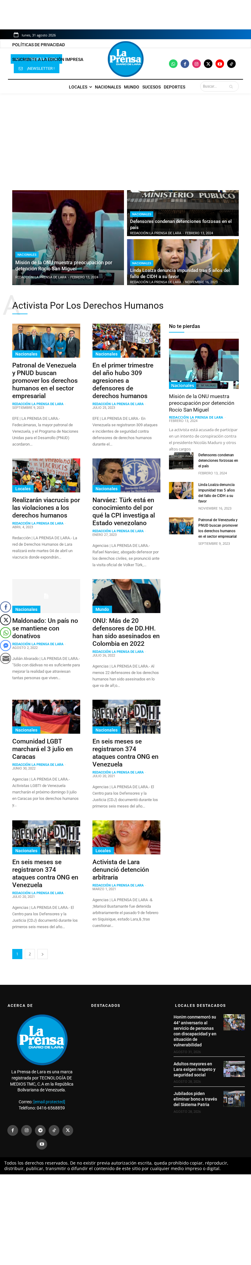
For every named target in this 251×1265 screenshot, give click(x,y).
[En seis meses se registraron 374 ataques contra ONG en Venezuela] (126, 717)
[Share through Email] (5, 658)
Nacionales (26, 254)
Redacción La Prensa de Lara (37, 404)
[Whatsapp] (173, 63)
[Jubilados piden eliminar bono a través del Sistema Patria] (234, 1099)
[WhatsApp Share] (5, 632)
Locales (23, 488)
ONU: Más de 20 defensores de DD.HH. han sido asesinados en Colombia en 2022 (126, 632)
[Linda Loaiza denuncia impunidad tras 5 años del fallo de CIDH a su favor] (183, 262)
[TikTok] (54, 1130)
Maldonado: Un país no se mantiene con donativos (45, 628)
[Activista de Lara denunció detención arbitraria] (126, 837)
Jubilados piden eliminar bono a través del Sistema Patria (195, 1099)
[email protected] (49, 1101)
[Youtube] (219, 63)
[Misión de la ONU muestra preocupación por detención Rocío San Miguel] (68, 237)
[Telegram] (40, 1130)
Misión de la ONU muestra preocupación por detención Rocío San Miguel (201, 403)
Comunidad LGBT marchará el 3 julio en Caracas (42, 749)
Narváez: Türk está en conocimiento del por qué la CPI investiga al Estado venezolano (123, 511)
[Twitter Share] (5, 619)
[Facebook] (185, 63)
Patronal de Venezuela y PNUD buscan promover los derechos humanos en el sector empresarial (45, 381)
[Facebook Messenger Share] (5, 645)
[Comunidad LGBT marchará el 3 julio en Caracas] (46, 717)
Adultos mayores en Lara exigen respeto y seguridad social (194, 1069)
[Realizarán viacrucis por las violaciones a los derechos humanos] (46, 475)
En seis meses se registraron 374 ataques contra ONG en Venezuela (125, 753)
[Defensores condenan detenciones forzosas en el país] (183, 213)
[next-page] (42, 954)
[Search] (232, 86)
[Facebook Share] (5, 606)
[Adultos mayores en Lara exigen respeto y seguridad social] (234, 1069)
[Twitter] (208, 63)
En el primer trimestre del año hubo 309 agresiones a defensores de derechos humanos (122, 381)
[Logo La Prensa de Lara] (125, 59)
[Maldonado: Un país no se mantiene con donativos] (46, 596)
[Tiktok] (231, 63)
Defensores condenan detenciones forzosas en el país (218, 460)
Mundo (102, 609)
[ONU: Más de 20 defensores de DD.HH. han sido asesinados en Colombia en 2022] (126, 596)
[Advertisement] (125, 139)
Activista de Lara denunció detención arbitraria (120, 869)
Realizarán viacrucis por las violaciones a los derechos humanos (46, 507)
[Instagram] (196, 63)
